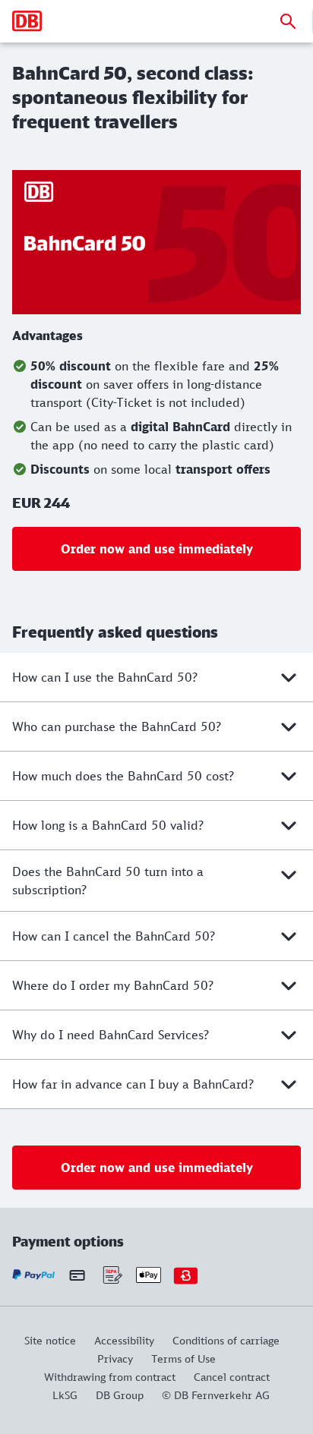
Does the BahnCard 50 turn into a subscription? (108, 880)
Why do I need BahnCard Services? (110, 1034)
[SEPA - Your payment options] (111, 1274)
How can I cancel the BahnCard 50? (113, 936)
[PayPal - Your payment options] (33, 1274)
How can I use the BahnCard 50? (105, 677)
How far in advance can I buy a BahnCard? (133, 1084)
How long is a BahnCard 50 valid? (108, 825)
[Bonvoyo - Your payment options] (185, 1274)
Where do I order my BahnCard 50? (112, 985)
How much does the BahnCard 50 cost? (123, 775)
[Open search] (288, 21)
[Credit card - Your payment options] (77, 1275)
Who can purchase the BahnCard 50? (116, 726)
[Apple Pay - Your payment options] (148, 1274)
